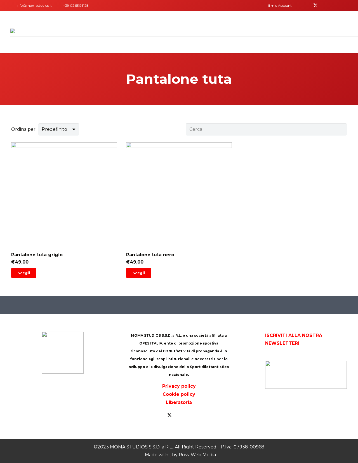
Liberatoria (179, 402)
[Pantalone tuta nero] (179, 210)
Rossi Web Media (197, 454)
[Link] (12, 5)
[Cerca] (340, 129)
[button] (282, 5)
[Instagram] (342, 5)
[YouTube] (324, 5)
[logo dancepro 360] (306, 375)
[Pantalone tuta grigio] (64, 210)
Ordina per (23, 129)
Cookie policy (178, 394)
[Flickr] (333, 5)
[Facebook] (306, 5)
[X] (315, 5)
